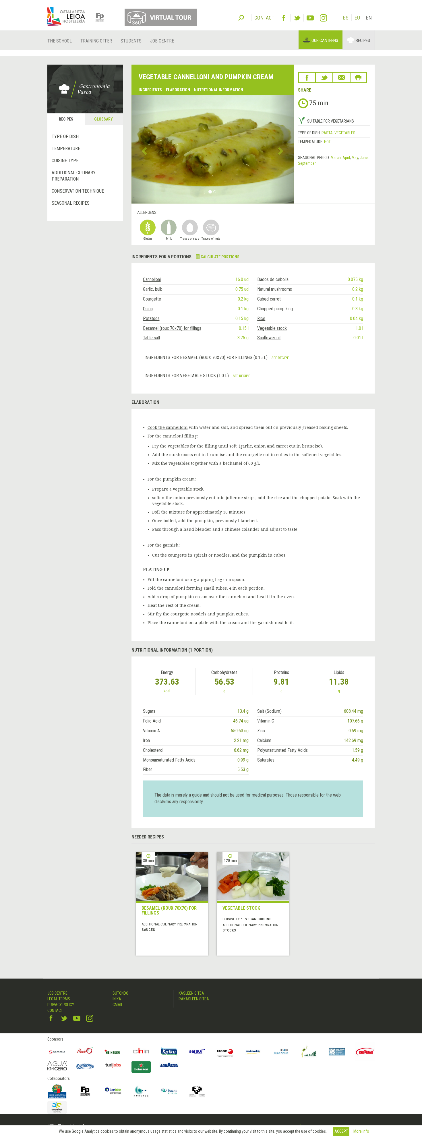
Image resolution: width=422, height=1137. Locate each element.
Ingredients (150, 90)
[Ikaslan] (169, 1091)
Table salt (151, 337)
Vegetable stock (272, 328)
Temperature (66, 148)
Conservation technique (78, 191)
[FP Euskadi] (85, 1091)
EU (357, 18)
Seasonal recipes (71, 203)
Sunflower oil (268, 337)
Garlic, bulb (152, 289)
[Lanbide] (113, 1091)
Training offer (96, 41)
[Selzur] (197, 1052)
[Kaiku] (169, 1052)
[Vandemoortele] (253, 1052)
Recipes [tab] (66, 119)
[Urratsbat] (57, 1107)
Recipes (363, 40)
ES (346, 18)
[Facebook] (283, 18)
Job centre (162, 41)
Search (241, 17)
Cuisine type (65, 160)
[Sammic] (57, 1052)
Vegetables (344, 133)
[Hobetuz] (141, 1091)
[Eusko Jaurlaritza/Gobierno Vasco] (57, 1091)
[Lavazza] (169, 1064)
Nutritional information (218, 90)
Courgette (152, 299)
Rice (261, 318)
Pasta (327, 133)
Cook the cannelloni (168, 427)
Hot (327, 142)
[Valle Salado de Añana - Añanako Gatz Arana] (337, 1052)
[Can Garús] (309, 1052)
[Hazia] (85, 1052)
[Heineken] (113, 1052)
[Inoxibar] (365, 1052)
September (307, 163)
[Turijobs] (113, 1065)
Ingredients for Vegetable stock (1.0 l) (187, 375)
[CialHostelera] (141, 1052)
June (364, 157)
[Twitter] (297, 18)
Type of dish (65, 136)
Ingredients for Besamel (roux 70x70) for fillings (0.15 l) (206, 357)
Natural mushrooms (274, 289)
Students (131, 41)
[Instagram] (323, 18)
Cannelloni (152, 279)
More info (361, 1131)
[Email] (341, 77)
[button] (143, 149)
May (355, 157)
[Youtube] (310, 18)
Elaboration (178, 90)
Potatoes (151, 318)
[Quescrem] (85, 1066)
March (336, 157)
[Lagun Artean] (281, 1052)
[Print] (358, 77)
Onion (148, 308)
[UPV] (197, 1091)
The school (59, 41)
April (346, 157)
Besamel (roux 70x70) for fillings (172, 328)
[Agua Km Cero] (57, 1065)
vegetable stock (188, 489)
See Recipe (280, 357)
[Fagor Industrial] (225, 1052)
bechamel (232, 463)
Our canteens (324, 40)
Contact (55, 1010)
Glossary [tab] (103, 119)
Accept (341, 1131)
